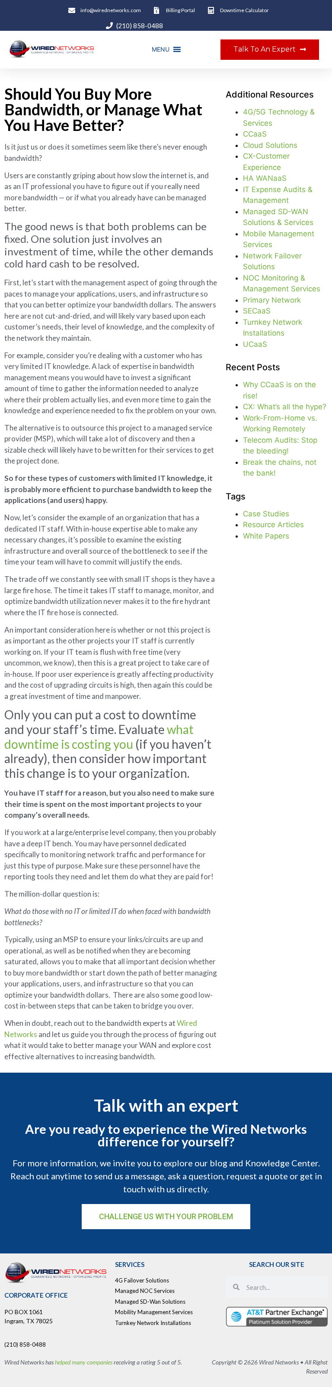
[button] (160, 49)
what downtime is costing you (99, 736)
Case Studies (266, 513)
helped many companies (83, 1362)
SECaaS (257, 311)
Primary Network (272, 300)
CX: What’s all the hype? (284, 406)
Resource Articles (273, 524)
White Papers (266, 536)
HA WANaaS (265, 178)
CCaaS (255, 134)
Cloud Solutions (270, 145)
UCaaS (255, 344)
